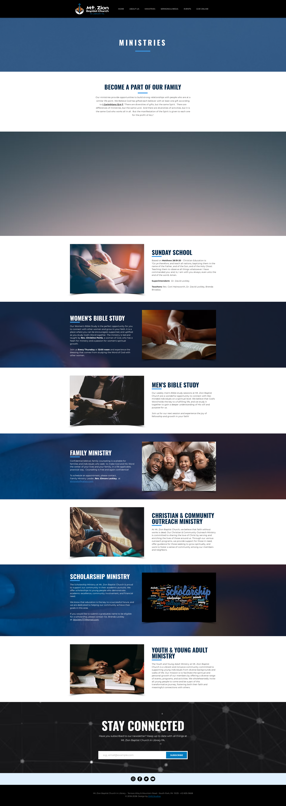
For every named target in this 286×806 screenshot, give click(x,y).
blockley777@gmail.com (86, 619)
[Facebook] (139, 778)
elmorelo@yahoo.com (81, 481)
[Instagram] (133, 778)
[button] (134, 8)
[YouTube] (152, 778)
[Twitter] (146, 778)
